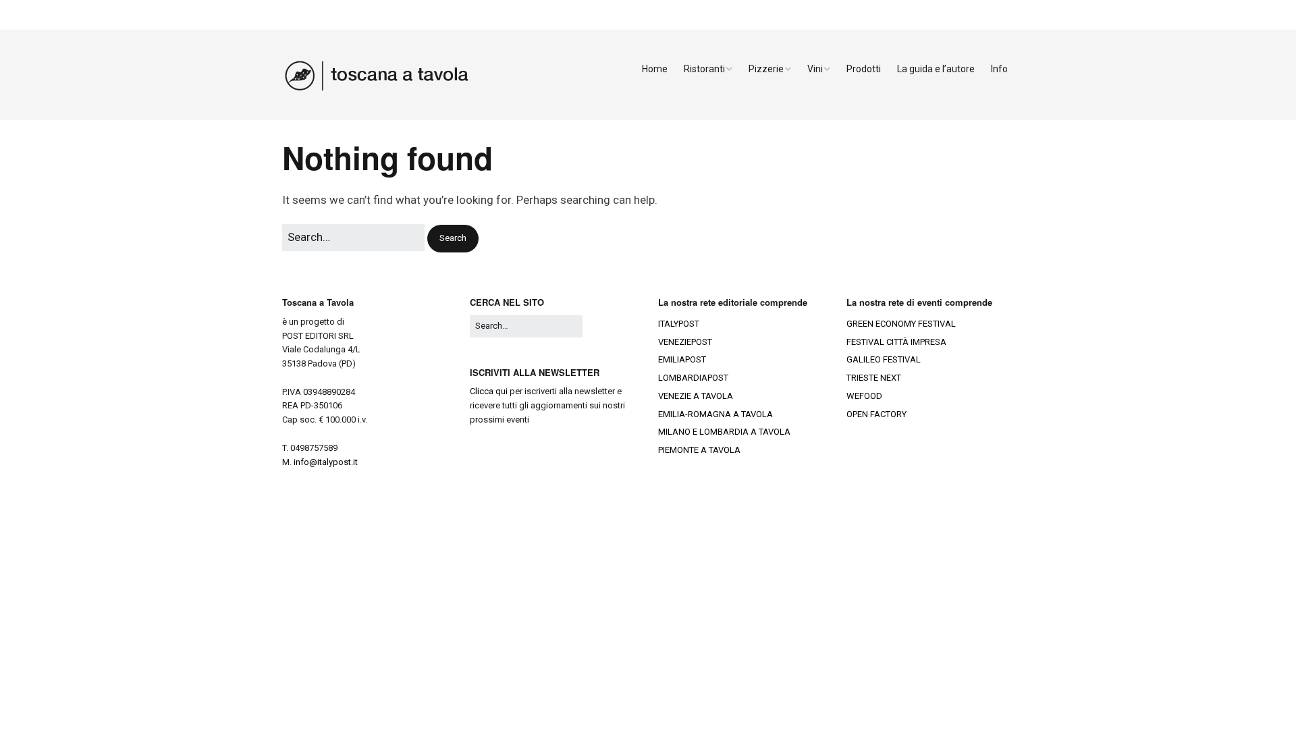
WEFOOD (864, 396)
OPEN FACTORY (876, 414)
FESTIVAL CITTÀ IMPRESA (896, 342)
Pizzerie (766, 68)
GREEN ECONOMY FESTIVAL (901, 324)
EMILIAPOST (682, 359)
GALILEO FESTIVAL (883, 359)
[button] (453, 238)
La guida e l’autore (936, 68)
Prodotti (863, 68)
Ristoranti (704, 68)
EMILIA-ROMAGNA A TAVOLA (715, 414)
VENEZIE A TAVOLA (695, 396)
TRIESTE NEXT (873, 378)
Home (655, 68)
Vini (815, 68)
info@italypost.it (326, 462)
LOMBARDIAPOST (693, 378)
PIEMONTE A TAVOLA (699, 450)
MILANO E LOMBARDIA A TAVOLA (724, 432)
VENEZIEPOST (685, 342)
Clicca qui (489, 391)
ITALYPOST (678, 324)
